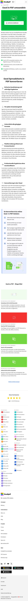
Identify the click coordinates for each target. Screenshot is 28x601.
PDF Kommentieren (20, 414)
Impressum (3, 585)
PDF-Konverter (6, 417)
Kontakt (2, 581)
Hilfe (2, 516)
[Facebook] (5, 564)
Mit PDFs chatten (19, 456)
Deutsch (4, 578)
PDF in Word (5, 436)
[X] (11, 564)
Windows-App (4, 557)
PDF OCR (5, 419)
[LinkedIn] (1, 564)
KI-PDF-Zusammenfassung (20, 459)
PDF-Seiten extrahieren (8, 483)
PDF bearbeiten (19, 412)
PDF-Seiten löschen (7, 480)
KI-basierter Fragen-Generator (20, 465)
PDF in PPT (5, 441)
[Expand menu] (22, 23)
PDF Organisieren (6, 485)
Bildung (2, 505)
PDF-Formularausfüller (21, 429)
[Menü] (26, 2)
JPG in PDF (5, 431)
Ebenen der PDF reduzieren (19, 450)
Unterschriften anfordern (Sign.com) (21, 439)
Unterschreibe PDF (20, 436)
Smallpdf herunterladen (6, 551)
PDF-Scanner (19, 470)
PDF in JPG (5, 427)
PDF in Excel (5, 439)
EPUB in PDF (5, 468)
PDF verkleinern (6, 412)
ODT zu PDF (5, 456)
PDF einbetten (4, 533)
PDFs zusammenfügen (7, 473)
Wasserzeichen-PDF (20, 427)
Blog (2, 519)
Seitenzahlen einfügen (20, 419)
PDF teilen (5, 476)
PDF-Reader (18, 417)
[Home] (1, 5)
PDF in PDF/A (5, 422)
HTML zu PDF (6, 466)
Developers (3, 537)
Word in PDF (5, 446)
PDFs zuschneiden (20, 422)
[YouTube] (8, 564)
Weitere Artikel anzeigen (14, 382)
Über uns (3, 513)
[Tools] (14, 2)
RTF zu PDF (5, 463)
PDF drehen (5, 478)
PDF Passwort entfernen (21, 445)
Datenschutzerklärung (6, 593)
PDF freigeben (19, 431)
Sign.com (3, 540)
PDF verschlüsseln (20, 447)
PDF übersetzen (19, 462)
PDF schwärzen (19, 424)
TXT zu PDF (5, 461)
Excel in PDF (5, 449)
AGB (2, 589)
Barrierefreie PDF (5, 543)
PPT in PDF (5, 451)
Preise (2, 527)
